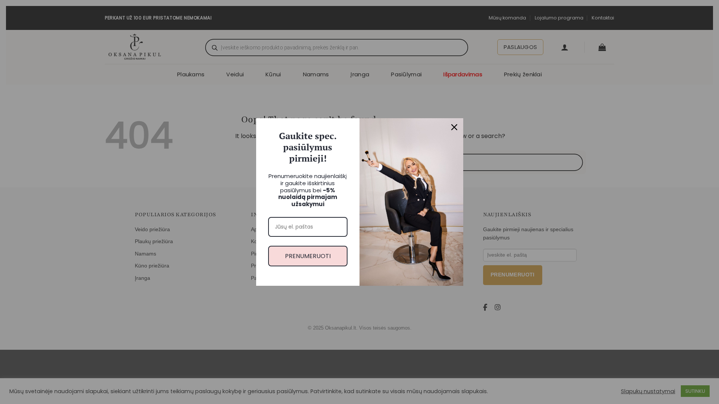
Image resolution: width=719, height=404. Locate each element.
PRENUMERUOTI (308, 256)
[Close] (454, 127)
